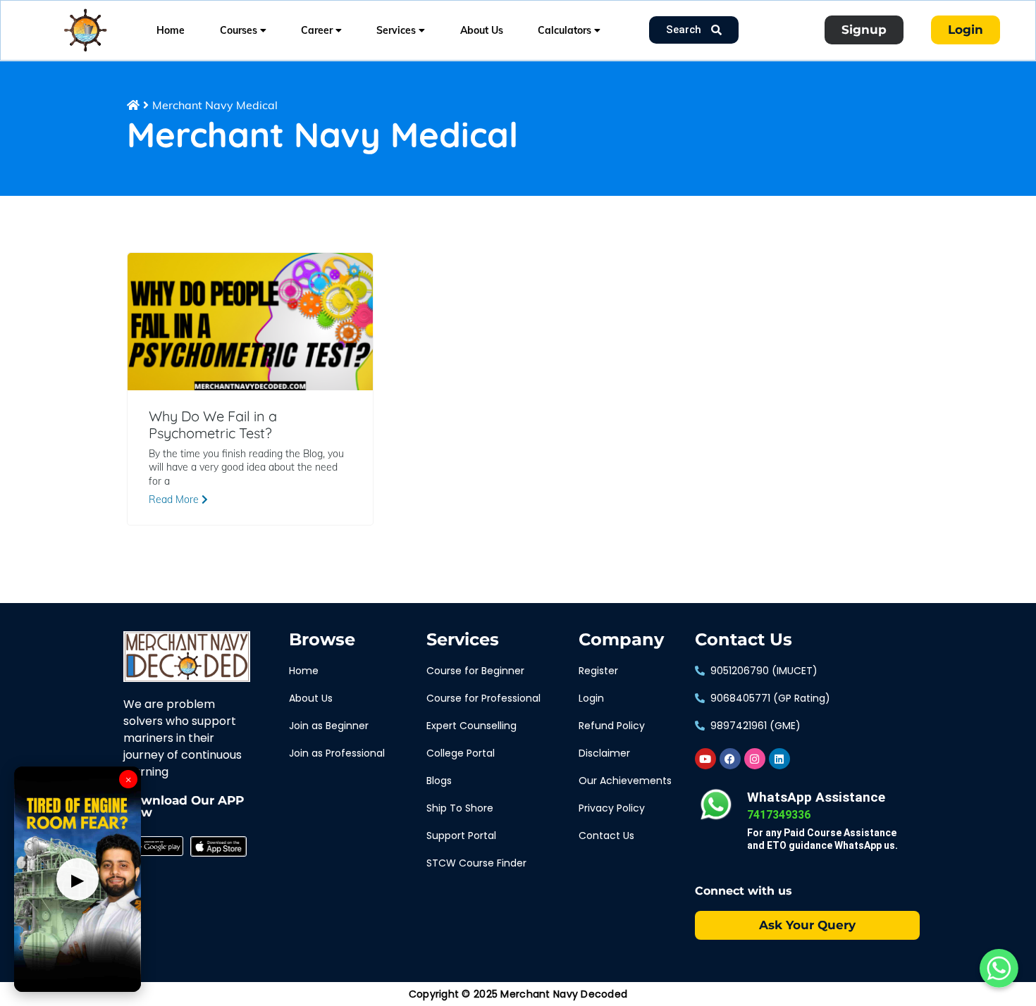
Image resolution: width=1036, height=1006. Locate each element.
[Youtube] (705, 758)
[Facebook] (730, 758)
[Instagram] (754, 758)
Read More (175, 499)
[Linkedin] (779, 758)
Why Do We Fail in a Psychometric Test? (213, 425)
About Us (481, 30)
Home (170, 30)
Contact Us (743, 639)
